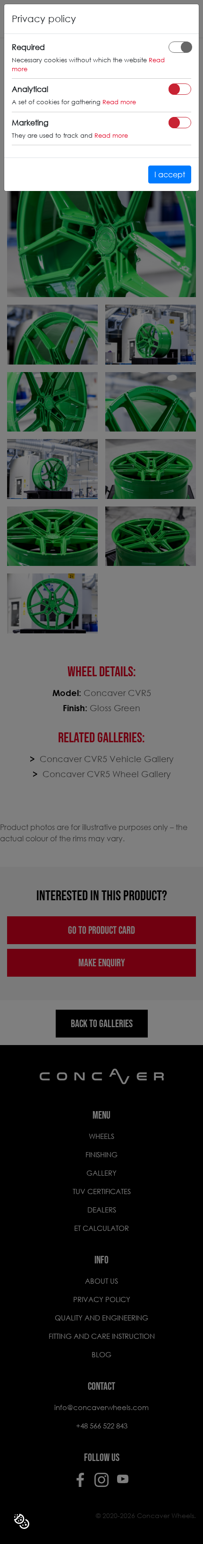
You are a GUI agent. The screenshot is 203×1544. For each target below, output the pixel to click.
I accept (169, 174)
